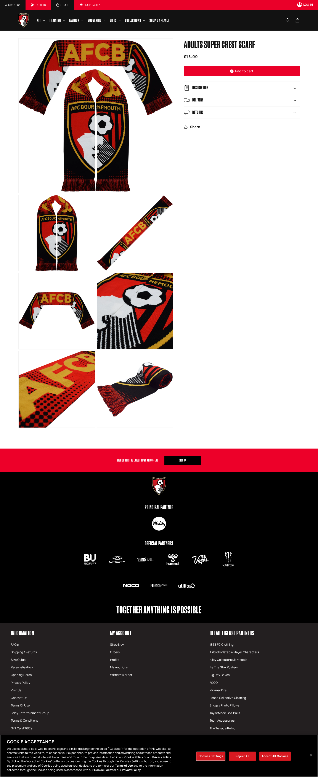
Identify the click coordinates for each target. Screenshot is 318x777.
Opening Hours (21, 675)
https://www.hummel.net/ (172, 559)
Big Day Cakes (220, 675)
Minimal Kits (218, 690)
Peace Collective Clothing (228, 698)
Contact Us (19, 698)
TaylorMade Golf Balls (225, 713)
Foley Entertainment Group (30, 713)
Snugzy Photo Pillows (224, 705)
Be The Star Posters (224, 667)
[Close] (311, 755)
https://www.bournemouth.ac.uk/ (89, 559)
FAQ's (15, 644)
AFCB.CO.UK (12, 5)
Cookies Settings (211, 756)
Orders (115, 652)
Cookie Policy (133, 757)
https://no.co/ (131, 585)
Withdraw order (121, 675)
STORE (65, 5)
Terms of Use (124, 765)
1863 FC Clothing (221, 644)
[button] (40, 20)
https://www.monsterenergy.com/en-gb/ (228, 559)
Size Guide (18, 660)
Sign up (182, 460)
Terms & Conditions (24, 720)
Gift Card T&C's (21, 728)
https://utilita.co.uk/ (186, 585)
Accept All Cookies (275, 756)
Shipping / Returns (24, 652)
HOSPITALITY (92, 5)
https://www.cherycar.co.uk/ (117, 559)
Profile (114, 660)
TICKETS (40, 5)
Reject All (242, 756)
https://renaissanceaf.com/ (159, 585)
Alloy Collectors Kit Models (228, 660)
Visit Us (16, 690)
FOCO (214, 682)
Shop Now (117, 644)
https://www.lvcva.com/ (200, 559)
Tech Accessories (222, 720)
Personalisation (22, 667)
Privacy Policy (20, 682)
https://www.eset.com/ (145, 559)
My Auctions (119, 667)
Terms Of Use (20, 705)
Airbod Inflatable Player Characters (234, 652)
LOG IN (308, 4)
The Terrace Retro (222, 728)
